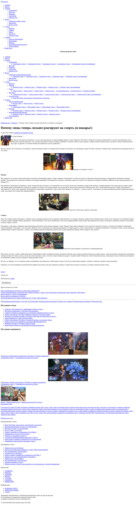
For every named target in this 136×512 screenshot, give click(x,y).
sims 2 (43, 407)
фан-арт (121, 413)
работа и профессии (89, 411)
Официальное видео (13, 402)
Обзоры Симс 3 (30, 87)
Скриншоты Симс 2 (49, 64)
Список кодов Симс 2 (52, 94)
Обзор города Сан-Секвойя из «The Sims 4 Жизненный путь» (25, 322)
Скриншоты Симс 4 (19, 64)
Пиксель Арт (13, 17)
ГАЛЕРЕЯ (8, 474)
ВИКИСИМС (9, 481)
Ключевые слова (6, 404)
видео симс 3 (17, 409)
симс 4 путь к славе (36, 413)
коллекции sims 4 (122, 409)
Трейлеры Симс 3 (32, 76)
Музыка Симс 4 (18, 110)
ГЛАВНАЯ (8, 471)
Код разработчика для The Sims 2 (16, 460)
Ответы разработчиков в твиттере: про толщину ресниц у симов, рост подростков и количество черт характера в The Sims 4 (43, 292)
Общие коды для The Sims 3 (14, 459)
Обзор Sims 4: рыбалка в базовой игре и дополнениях (23, 439)
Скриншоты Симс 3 (34, 64)
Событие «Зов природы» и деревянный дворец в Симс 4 (24, 309)
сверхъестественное (122, 411)
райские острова (102, 411)
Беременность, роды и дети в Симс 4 (17, 434)
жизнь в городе (89, 409)
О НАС (7, 492)
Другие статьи (14, 35)
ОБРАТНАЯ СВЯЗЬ (11, 490)
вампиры (127, 407)
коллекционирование (8, 411)
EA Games (10, 407)
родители (111, 411)
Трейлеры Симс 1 (58, 76)
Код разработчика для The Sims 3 (16, 451)
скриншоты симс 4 (71, 413)
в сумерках (119, 407)
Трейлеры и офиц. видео (17, 21)
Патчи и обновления (16, 39)
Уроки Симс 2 (39, 91)
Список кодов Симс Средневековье (89, 94)
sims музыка (79, 407)
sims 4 (52, 407)
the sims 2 (97, 407)
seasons (38, 407)
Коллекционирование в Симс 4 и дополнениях (21, 427)
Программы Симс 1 (63, 107)
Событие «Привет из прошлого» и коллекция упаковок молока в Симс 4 (29, 313)
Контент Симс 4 (18, 114)
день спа (72, 409)
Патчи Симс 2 (28, 103)
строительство (100, 413)
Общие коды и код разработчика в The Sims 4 (20, 457)
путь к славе (78, 411)
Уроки (11, 32)
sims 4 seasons (70, 407)
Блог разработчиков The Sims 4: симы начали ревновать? (20, 291)
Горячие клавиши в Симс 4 (14, 462)
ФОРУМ (8, 472)
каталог (113, 409)
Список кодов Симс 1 (68, 94)
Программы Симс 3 (34, 107)
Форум (7, 7)
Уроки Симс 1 (50, 91)
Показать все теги (7, 418)
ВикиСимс (8, 48)
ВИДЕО (7, 476)
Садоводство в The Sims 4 (13, 453)
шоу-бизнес (12, 414)
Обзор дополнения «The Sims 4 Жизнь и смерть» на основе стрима (27, 314)
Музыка (11, 43)
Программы (13, 41)
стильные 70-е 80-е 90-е (87, 413)
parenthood (31, 407)
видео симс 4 (26, 409)
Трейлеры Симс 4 (19, 76)
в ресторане (111, 407)
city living (4, 407)
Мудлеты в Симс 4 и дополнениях (16, 428)
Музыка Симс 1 (54, 110)
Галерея (7, 8)
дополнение (80, 409)
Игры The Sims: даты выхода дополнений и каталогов (31, 98)
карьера (108, 409)
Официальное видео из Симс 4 (31, 402)
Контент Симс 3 (30, 114)
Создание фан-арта (62, 91)
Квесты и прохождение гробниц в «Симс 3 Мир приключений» (26, 450)
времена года (55, 409)
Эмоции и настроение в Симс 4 (15, 436)
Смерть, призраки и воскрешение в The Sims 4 (20, 432)
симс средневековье (50, 413)
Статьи (7, 26)
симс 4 (3, 272)
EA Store (18, 407)
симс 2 (3, 413)
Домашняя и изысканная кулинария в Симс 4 (20, 441)
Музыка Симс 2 (42, 110)
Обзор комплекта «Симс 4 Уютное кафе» (19, 318)
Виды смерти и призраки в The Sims (13, 296)
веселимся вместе (7, 409)
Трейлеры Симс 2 (45, 76)
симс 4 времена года (22, 413)
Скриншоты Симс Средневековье (83, 64)
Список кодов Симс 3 (36, 94)
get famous (24, 407)
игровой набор (100, 409)
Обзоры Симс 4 (18, 87)
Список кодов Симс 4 (20, 94)
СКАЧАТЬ (8, 480)
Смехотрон (12, 16)
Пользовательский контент (18, 44)
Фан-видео (12, 23)
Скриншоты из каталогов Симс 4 (27, 358)
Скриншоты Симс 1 (64, 64)
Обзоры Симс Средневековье (70, 87)
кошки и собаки (27, 411)
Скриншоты (13, 10)
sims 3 (47, 407)
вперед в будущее (45, 409)
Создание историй (88, 91)
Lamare (12, 278)
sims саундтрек (89, 407)
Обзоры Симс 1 (53, 87)
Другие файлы (14, 46)
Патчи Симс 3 (17, 103)
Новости (12, 28)
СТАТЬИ (8, 478)
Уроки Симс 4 (17, 91)
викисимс (35, 409)
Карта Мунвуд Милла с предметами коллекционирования (24, 325)
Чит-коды (12, 34)
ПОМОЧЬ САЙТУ (11, 488)
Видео (7, 19)
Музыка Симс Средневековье (71, 110)
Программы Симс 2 (48, 107)
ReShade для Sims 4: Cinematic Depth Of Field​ (20, 323)
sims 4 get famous (59, 407)
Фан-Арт (12, 12)
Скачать (7, 37)
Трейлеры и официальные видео (20, 75)
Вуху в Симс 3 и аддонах (13, 430)
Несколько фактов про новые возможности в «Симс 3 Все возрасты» (24, 298)
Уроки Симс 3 (28, 91)
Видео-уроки (13, 25)
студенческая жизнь (112, 413)
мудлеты (49, 411)
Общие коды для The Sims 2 (14, 448)
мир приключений (39, 411)
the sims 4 (104, 407)
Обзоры (11, 30)
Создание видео (75, 91)
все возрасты (64, 409)
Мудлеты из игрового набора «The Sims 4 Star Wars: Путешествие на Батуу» (30, 316)
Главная (7, 5)
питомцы (70, 411)
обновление (63, 411)
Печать (30, 133)
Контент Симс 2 (42, 114)
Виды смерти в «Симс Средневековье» (14, 294)
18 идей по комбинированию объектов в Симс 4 (21, 437)
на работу (55, 411)
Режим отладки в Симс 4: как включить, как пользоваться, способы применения (32, 464)
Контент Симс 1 (54, 114)
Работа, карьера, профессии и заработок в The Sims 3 (23, 455)
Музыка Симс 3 (30, 110)
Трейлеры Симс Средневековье (76, 76)
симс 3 (8, 413)
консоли (18, 411)
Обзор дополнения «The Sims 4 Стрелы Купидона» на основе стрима (28, 320)
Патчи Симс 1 (39, 103)
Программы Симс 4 (19, 107)
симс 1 (131, 411)
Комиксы (12, 14)
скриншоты (61, 413)
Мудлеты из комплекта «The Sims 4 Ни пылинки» (22, 311)
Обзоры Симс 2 (41, 87)
